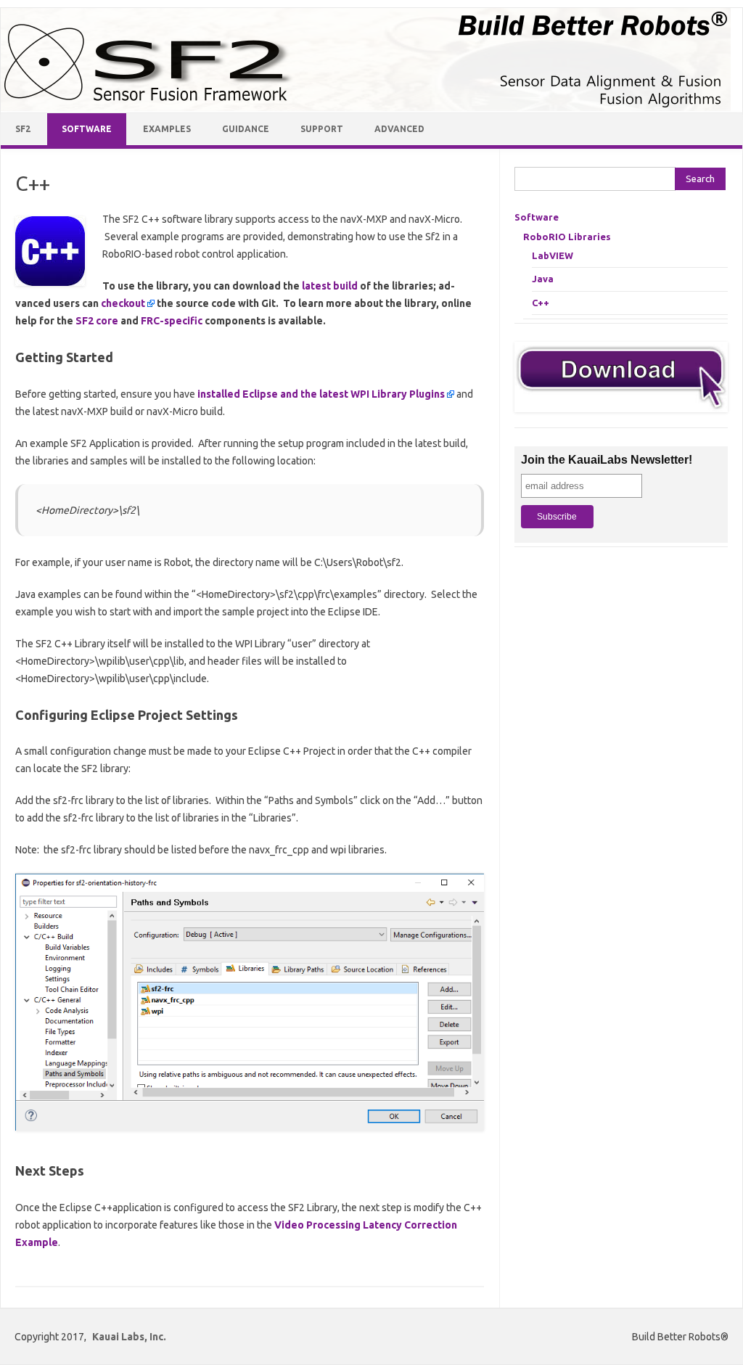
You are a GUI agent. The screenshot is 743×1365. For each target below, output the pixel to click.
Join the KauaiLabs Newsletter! (606, 460)
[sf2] (366, 107)
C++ (540, 303)
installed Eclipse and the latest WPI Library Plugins (321, 394)
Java (543, 279)
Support (321, 129)
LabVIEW (552, 255)
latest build (330, 286)
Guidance (245, 129)
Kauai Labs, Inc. (129, 1337)
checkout (123, 303)
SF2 (22, 129)
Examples (167, 129)
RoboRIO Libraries (567, 236)
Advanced (399, 129)
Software (87, 129)
